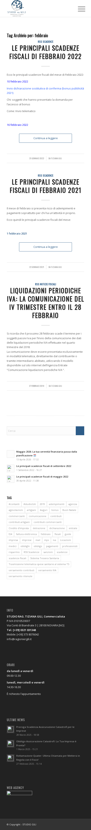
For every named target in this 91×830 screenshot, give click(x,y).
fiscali (58, 534)
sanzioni (48, 552)
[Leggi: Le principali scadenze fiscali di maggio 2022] (10, 479)
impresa (13, 540)
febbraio (46, 534)
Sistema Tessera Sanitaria (44, 558)
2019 (42, 504)
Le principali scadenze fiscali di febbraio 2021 (45, 186)
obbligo (38, 546)
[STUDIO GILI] (38, 8)
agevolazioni (16, 510)
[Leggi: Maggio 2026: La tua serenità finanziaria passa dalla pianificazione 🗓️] (10, 454)
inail (38, 540)
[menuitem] (78, 8)
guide (68, 534)
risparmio (14, 552)
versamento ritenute (20, 576)
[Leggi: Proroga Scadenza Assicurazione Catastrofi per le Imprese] (10, 729)
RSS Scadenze (45, 41)
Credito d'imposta (19, 528)
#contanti (14, 504)
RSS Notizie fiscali (45, 284)
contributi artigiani (19, 522)
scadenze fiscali (17, 558)
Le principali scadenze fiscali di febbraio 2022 (45, 52)
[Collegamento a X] (75, 824)
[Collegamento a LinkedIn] (81, 824)
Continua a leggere (45, 138)
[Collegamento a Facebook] (68, 824)
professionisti (69, 546)
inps (46, 540)
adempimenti (56, 504)
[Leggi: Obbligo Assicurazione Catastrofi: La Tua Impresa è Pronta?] (10, 744)
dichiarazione (57, 528)
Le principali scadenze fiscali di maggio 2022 (42, 476)
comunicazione (37, 516)
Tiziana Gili (56, 158)
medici (13, 546)
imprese (27, 540)
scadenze (62, 552)
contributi (56, 516)
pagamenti (52, 546)
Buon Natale (69, 510)
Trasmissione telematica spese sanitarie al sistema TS (39, 564)
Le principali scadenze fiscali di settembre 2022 (43, 466)
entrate (73, 528)
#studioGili (29, 504)
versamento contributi (21, 570)
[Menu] (78, 8)
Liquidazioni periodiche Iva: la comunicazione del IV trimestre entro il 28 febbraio (45, 303)
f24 (10, 534)
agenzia (72, 504)
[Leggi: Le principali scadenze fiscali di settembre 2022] (10, 468)
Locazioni (65, 540)
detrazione (39, 528)
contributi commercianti (48, 522)
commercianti (17, 516)
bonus (54, 510)
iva (54, 540)
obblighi (25, 546)
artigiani (31, 510)
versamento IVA (47, 570)
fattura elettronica (26, 534)
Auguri (43, 510)
